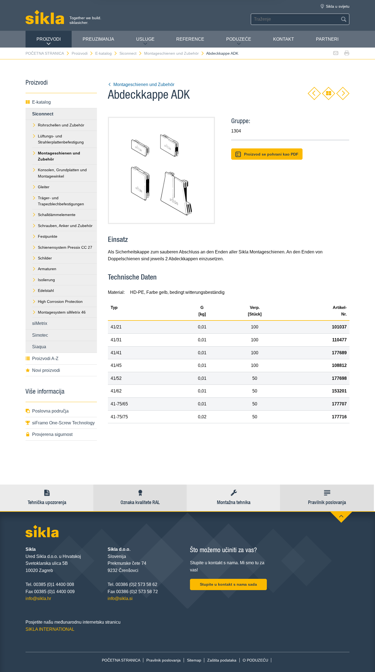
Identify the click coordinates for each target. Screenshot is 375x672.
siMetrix (39, 323)
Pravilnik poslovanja (163, 660)
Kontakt (283, 39)
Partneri (327, 39)
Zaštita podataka (221, 660)
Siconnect (127, 53)
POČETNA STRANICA (45, 53)
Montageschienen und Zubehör (171, 53)
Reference (190, 39)
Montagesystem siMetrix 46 (62, 312)
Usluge (145, 39)
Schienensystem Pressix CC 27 (65, 247)
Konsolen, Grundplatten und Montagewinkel (62, 173)
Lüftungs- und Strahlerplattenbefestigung (61, 139)
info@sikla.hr (38, 598)
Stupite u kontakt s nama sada (228, 584)
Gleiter (43, 187)
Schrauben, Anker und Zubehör (65, 225)
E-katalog (103, 53)
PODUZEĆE (238, 39)
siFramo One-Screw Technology (63, 423)
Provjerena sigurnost (52, 434)
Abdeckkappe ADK (222, 53)
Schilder (45, 258)
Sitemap (194, 660)
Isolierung (46, 280)
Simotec (40, 335)
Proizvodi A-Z (45, 358)
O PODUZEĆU (255, 660)
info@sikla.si (120, 598)
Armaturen (47, 269)
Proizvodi (49, 39)
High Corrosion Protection (60, 301)
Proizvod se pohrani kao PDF (271, 154)
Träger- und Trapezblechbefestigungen (61, 201)
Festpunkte (47, 236)
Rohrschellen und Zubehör (61, 125)
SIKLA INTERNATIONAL (50, 629)
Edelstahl (46, 290)
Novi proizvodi (46, 370)
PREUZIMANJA (98, 39)
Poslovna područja (50, 411)
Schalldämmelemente (56, 214)
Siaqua (39, 346)
